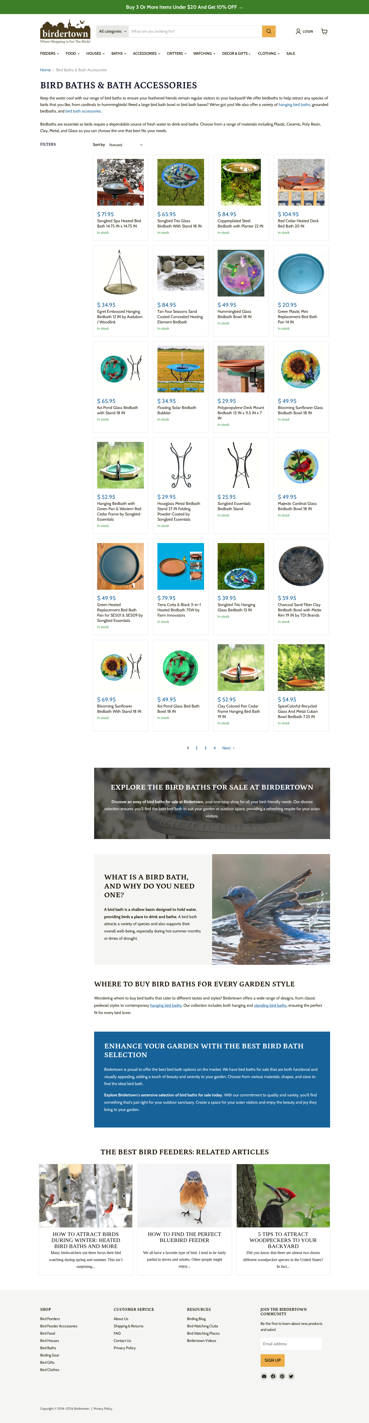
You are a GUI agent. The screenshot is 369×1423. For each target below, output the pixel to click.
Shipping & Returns (128, 1326)
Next (226, 748)
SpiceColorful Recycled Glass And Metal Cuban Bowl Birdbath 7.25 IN (298, 711)
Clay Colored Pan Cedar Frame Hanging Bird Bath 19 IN (239, 711)
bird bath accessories (83, 111)
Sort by (99, 145)
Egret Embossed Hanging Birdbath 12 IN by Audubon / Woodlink (120, 316)
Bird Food (47, 1333)
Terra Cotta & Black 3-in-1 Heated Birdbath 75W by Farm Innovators (179, 610)
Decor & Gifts (235, 53)
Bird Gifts (47, 1362)
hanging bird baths (294, 104)
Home (45, 70)
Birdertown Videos (201, 1340)
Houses (94, 53)
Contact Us (122, 1340)
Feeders (48, 53)
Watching (203, 53)
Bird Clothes (49, 1370)
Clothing (267, 53)
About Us (121, 1319)
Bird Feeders (50, 1319)
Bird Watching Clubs (202, 1326)
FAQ (117, 1333)
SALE (290, 53)
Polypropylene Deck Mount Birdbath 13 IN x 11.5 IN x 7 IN (241, 413)
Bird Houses (49, 1340)
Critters (175, 53)
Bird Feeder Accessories (58, 1326)
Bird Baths (48, 1348)
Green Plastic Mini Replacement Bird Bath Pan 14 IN (297, 316)
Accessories (145, 53)
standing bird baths (270, 1005)
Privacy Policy (125, 1348)
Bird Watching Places (203, 1333)
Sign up (273, 1360)
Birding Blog (196, 1319)
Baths (117, 53)
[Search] (269, 31)
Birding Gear (49, 1355)
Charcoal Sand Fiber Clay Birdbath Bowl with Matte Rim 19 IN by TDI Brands (299, 610)
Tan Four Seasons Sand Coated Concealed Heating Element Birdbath (180, 316)
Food (71, 53)
